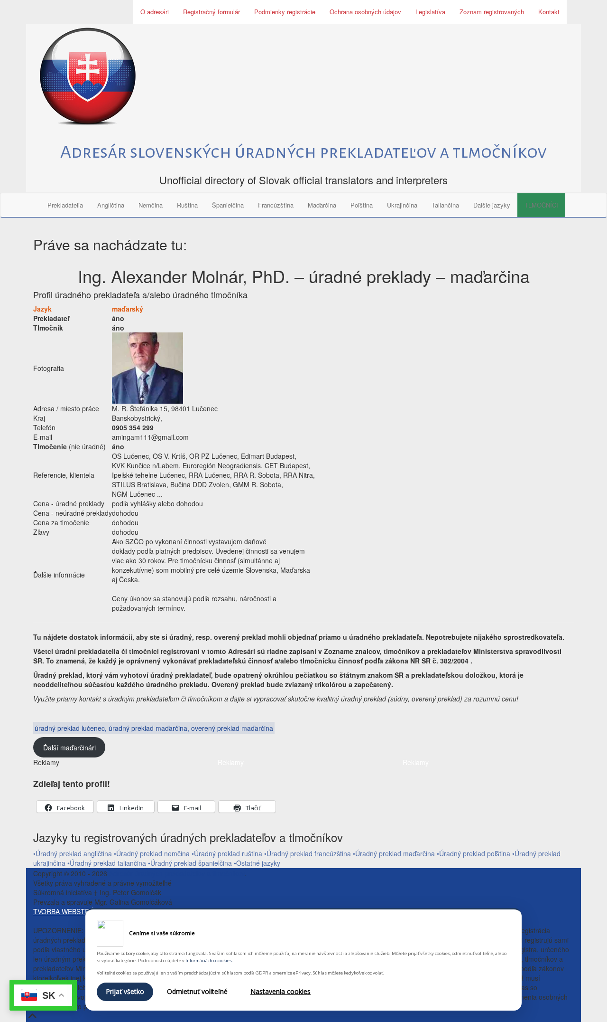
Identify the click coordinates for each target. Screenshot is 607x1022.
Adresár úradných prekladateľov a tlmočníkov (176, 873)
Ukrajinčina (402, 204)
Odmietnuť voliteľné (197, 991)
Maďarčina (322, 204)
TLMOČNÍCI (541, 204)
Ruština (187, 204)
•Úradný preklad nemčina (152, 853)
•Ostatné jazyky (257, 863)
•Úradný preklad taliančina (107, 863)
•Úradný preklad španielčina (191, 863)
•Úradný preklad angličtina (72, 853)
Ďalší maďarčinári (69, 747)
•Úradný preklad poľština (473, 853)
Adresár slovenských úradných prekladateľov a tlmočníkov (303, 151)
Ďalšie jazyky (491, 204)
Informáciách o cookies (208, 960)
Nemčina (150, 204)
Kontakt (549, 11)
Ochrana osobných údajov (365, 11)
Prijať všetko (125, 991)
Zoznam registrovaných (492, 11)
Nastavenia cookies (280, 991)
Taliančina (445, 204)
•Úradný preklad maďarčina (394, 853)
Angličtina (110, 204)
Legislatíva (430, 11)
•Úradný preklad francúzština (307, 853)
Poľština (361, 204)
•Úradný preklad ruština (227, 853)
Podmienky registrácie (284, 11)
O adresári (154, 11)
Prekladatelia (65, 204)
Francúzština (276, 204)
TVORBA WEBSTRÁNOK (70, 911)
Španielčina (228, 204)
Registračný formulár (211, 11)
